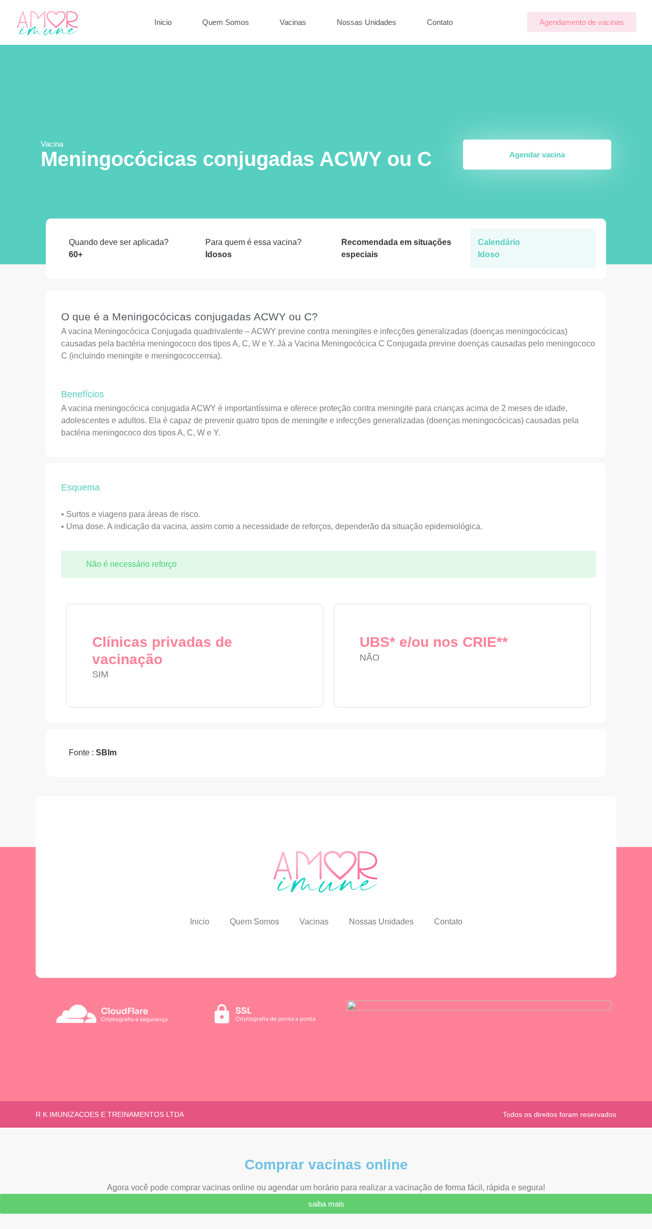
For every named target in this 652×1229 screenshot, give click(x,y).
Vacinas (293, 22)
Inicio (163, 22)
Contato (440, 22)
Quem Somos (225, 22)
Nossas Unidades (366, 22)
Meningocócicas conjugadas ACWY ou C (236, 159)
